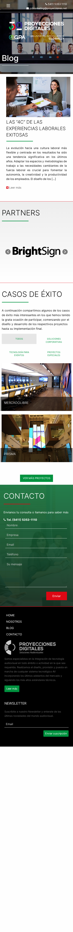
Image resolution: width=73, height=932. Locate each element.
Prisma (10, 454)
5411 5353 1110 (57, 3)
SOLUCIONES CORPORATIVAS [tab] (54, 340)
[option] (36, 252)
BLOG (10, 628)
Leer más (15, 187)
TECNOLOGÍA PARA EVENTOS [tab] (19, 354)
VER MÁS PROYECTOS (36, 478)
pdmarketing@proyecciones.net (48, 8)
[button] (8, 251)
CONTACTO (14, 634)
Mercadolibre (16, 403)
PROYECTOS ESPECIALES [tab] (53, 354)
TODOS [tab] (19, 338)
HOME (10, 615)
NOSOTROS (14, 621)
